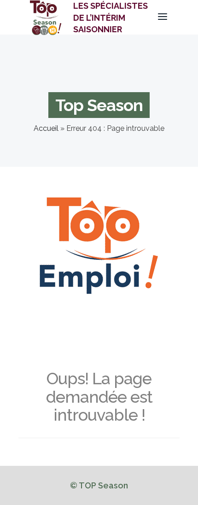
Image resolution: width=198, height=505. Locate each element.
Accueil (46, 128)
